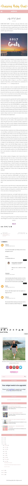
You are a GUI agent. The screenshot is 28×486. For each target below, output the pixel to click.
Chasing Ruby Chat (12, 480)
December (6, 445)
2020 (4, 437)
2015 (4, 472)
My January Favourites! (8, 462)
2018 (4, 441)
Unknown (7, 244)
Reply (25, 283)
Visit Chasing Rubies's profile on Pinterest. (14, 399)
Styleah (6, 286)
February (5, 459)
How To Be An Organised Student (15, 412)
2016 (4, 470)
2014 (4, 474)
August (5, 449)
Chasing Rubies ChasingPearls (17, 262)
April (5, 455)
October (5, 447)
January (5, 461)
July (5, 451)
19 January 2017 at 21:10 (10, 298)
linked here (8, 83)
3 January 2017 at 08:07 (10, 274)
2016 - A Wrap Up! (21, 233)
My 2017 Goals (7, 466)
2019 (4, 439)
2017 (4, 443)
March (5, 457)
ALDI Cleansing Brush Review (14, 406)
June (5, 453)
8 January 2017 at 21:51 (10, 287)
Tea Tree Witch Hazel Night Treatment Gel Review (6, 234)
